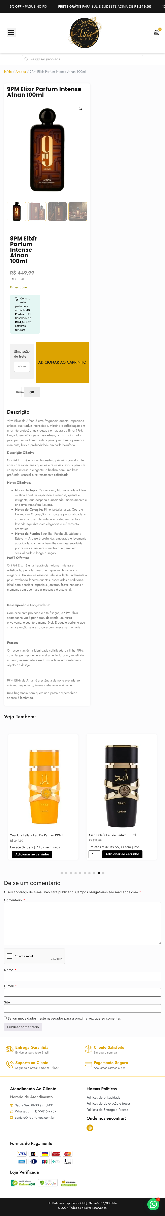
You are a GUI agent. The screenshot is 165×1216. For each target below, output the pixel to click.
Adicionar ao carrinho (62, 362)
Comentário (14, 900)
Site (7, 1002)
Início (8, 71)
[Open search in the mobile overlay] (82, 59)
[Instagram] (90, 1128)
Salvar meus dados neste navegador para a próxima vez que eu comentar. (64, 1018)
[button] (80, 108)
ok (31, 392)
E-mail (10, 986)
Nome (10, 969)
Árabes (20, 71)
